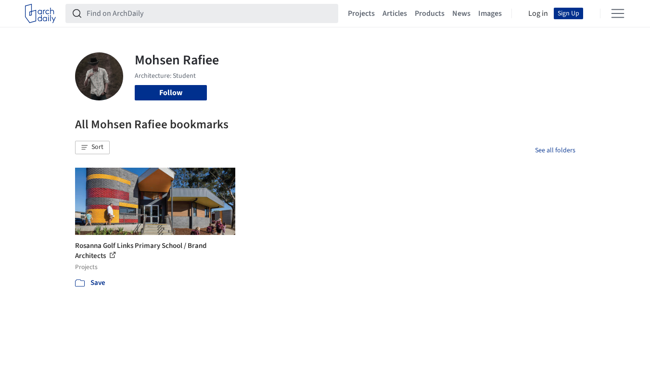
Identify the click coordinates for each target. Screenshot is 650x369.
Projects (361, 13)
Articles (394, 13)
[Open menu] (617, 13)
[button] (92, 147)
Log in (538, 13)
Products (430, 13)
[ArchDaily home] (40, 13)
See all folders (555, 150)
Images (490, 13)
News (461, 13)
